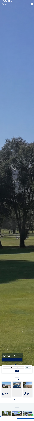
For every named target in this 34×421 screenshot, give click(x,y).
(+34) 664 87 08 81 (10, 0)
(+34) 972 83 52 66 (4, 0)
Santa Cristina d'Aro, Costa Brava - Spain (7, 1)
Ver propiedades (25, 395)
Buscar (17, 370)
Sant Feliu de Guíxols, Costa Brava (17, 389)
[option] (17, 183)
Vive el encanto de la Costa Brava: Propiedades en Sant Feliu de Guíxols (16, 392)
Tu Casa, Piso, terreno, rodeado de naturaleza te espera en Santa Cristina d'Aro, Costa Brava (6, 393)
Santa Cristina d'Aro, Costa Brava (6, 389)
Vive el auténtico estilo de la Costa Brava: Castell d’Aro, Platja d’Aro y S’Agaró (27, 393)
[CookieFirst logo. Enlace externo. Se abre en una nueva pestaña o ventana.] (0, 416)
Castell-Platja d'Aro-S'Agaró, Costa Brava (26, 390)
